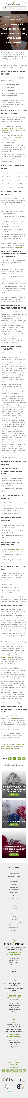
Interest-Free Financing (14, 922)
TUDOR (14, 871)
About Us (14, 905)
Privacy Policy (14, 1064)
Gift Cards (14, 930)
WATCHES (14, 884)
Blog (14, 911)
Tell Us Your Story (14, 927)
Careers (14, 916)
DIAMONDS (14, 881)
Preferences (14, 1067)
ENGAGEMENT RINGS (14, 876)
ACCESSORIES (14, 898)
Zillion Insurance (14, 925)
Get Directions (15, 954)
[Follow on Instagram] (7, 1070)
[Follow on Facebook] (3, 1070)
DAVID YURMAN (14, 873)
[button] (14, 7)
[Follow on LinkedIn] (24, 1070)
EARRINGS (14, 895)
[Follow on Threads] (12, 1070)
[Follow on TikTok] (20, 1070)
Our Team (14, 908)
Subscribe (14, 919)
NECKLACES (14, 887)
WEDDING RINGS (14, 879)
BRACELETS (14, 892)
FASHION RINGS (14, 890)
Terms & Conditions (14, 1062)
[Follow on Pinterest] (16, 1070)
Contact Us (14, 914)
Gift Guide (14, 903)
